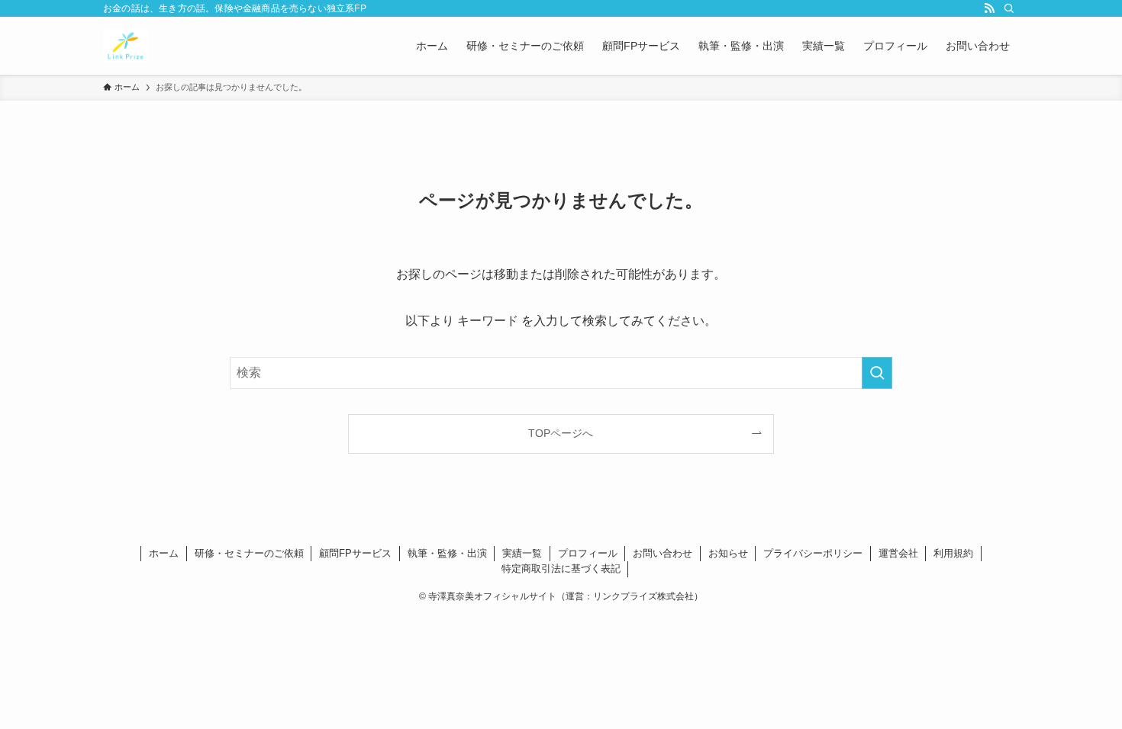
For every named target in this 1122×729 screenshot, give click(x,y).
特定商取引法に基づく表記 (561, 568)
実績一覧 (522, 553)
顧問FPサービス (355, 553)
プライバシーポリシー (812, 553)
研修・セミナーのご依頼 (249, 553)
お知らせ (728, 553)
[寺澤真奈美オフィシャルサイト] (125, 46)
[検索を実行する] (877, 373)
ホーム (164, 553)
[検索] (1009, 8)
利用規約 (953, 553)
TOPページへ (560, 433)
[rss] (989, 8)
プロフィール (587, 553)
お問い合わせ (662, 553)
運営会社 (898, 553)
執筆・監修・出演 (447, 553)
